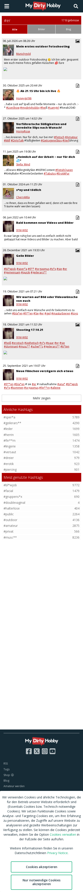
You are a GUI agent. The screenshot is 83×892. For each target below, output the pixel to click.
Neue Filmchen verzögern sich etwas (44, 371)
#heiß (7, 343)
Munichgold (23, 54)
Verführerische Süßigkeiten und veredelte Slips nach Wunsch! (41, 126)
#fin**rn (44, 388)
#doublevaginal (14, 502)
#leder (8, 429)
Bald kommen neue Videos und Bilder (44, 223)
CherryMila (23, 197)
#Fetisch (59, 137)
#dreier (9, 458)
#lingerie (10, 446)
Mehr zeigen (41, 398)
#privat (9, 531)
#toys (74, 313)
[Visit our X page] (36, 751)
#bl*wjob (10, 269)
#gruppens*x (13, 496)
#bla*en (17, 313)
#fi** (31, 269)
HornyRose (23, 131)
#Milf (7, 140)
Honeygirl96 (23, 98)
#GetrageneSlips (51, 140)
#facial (8, 491)
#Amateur (71, 137)
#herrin (9, 435)
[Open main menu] (7, 6)
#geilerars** (12, 423)
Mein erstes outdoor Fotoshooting (43, 46)
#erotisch (18, 343)
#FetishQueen (64, 170)
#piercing (10, 469)
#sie (59, 269)
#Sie (36, 313)
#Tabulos (50, 173)
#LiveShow (12, 108)
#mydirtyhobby (30, 108)
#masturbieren (60, 313)
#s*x (53, 269)
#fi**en (28, 313)
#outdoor (10, 520)
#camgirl (53, 108)
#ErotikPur (62, 173)
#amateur (11, 525)
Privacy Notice (57, 853)
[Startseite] (43, 6)
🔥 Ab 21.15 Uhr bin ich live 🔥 (38, 91)
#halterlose (12, 508)
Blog (6, 780)
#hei (43, 108)
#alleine (55, 388)
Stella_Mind (23, 164)
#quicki (25, 272)
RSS (6, 763)
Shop (7, 775)
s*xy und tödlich (28, 190)
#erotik (9, 464)
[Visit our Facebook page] (29, 751)
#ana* (61, 384)
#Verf (65, 140)
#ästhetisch (31, 343)
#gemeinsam (12, 272)
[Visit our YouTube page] (52, 751)
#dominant (11, 346)
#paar (50, 343)
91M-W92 (22, 230)
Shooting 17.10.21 (29, 330)
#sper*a (22, 269)
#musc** (24, 346)
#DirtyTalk (17, 140)
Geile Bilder (25, 256)
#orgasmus (42, 269)
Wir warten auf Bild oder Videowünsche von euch (47, 299)
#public (9, 514)
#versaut (10, 452)
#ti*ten (64, 346)
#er (65, 269)
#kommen (17, 388)
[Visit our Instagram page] (45, 751)
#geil (47, 313)
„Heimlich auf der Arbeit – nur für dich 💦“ (45, 159)
